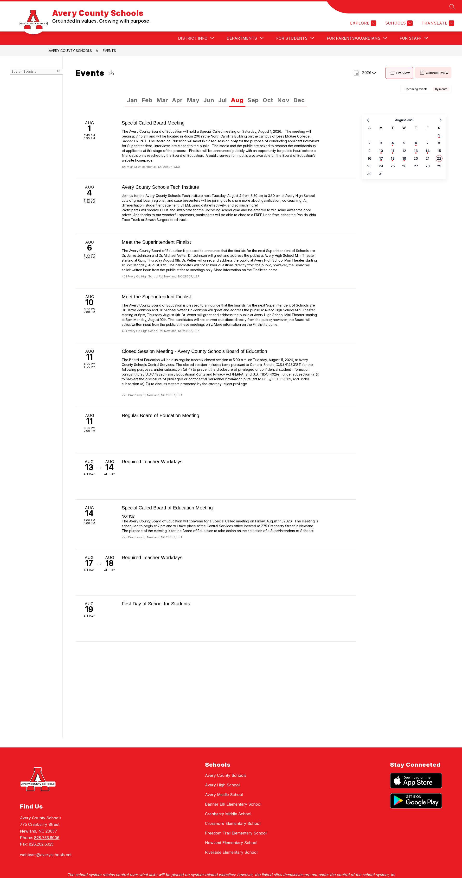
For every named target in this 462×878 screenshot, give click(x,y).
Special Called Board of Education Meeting (167, 507)
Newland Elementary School (231, 842)
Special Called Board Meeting (153, 122)
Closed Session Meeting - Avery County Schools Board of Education (194, 351)
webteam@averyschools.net (45, 854)
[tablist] (170, 100)
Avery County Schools (70, 51)
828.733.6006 (46, 837)
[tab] (132, 100)
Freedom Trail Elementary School (236, 833)
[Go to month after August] (440, 120)
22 (439, 158)
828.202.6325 (41, 844)
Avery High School (222, 785)
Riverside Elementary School (231, 852)
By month (441, 89)
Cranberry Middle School (228, 813)
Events (109, 51)
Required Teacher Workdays (152, 461)
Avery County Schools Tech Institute (160, 187)
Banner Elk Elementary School (233, 804)
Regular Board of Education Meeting (160, 415)
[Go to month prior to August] (368, 120)
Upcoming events (415, 89)
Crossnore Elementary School (232, 823)
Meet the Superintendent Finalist (156, 242)
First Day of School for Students (156, 603)
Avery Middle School (224, 794)
